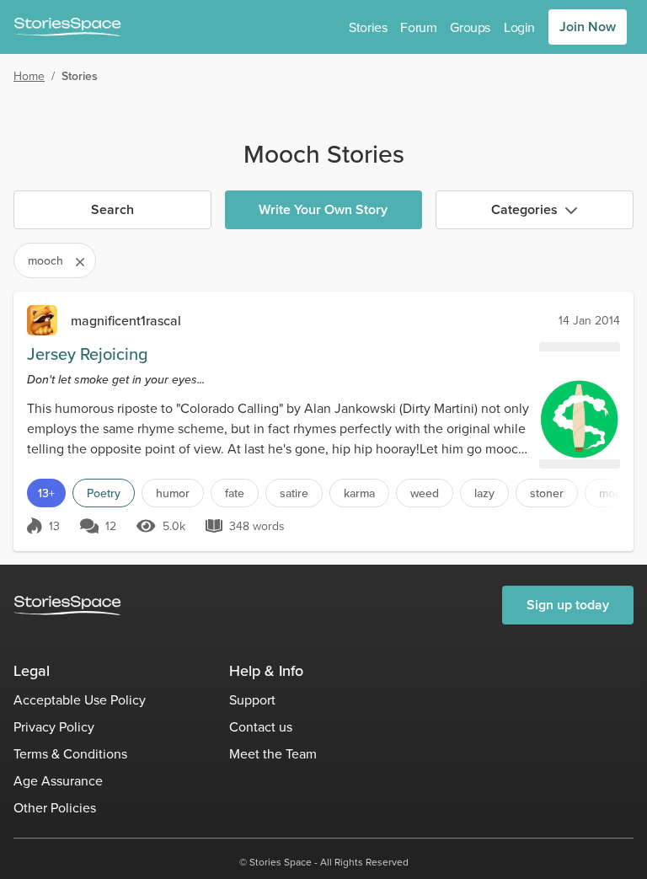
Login (519, 27)
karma (359, 493)
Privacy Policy (53, 726)
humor (173, 493)
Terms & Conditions (70, 753)
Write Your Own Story (323, 209)
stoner (547, 493)
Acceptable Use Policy (79, 699)
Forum (418, 27)
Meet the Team (273, 753)
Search (112, 209)
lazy (484, 493)
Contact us (260, 726)
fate (234, 493)
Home (29, 75)
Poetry (103, 493)
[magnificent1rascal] (42, 320)
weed (424, 493)
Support (252, 699)
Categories (524, 209)
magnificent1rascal (126, 320)
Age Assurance (58, 780)
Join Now (587, 26)
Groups (470, 27)
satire (294, 493)
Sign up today (568, 604)
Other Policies (54, 807)
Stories (368, 27)
